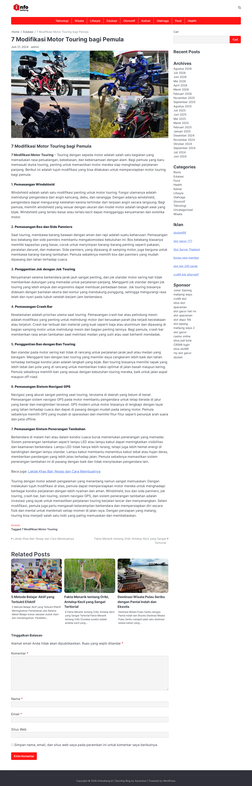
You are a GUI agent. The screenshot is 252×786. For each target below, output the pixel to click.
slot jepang (180, 323)
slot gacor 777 (182, 241)
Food (178, 20)
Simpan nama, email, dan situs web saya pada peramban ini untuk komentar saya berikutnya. (86, 745)
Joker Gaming (182, 290)
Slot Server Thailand (186, 249)
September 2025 (184, 102)
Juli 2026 (179, 72)
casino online (181, 336)
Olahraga (163, 20)
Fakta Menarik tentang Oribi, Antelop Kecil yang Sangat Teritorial (86, 602)
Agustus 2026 (182, 68)
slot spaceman (182, 315)
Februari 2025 (182, 127)
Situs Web (19, 729)
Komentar (19, 653)
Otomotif (129, 20)
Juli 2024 (179, 152)
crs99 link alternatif (186, 274)
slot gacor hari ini (184, 311)
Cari (176, 31)
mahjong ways (182, 294)
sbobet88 (179, 232)
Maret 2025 (181, 123)
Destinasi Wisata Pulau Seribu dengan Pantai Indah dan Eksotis (141, 602)
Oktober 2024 (182, 143)
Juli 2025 (179, 110)
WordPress (169, 780)
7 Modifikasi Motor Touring (39, 529)
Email (16, 714)
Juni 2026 (180, 77)
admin (35, 47)
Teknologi (62, 20)
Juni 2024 (180, 156)
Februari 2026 (182, 93)
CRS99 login (181, 344)
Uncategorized (183, 209)
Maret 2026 (181, 89)
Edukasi (112, 20)
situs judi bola (182, 340)
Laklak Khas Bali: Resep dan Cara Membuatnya (64, 471)
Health (192, 20)
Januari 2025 (182, 131)
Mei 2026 (179, 81)
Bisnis (177, 172)
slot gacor (180, 332)
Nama (17, 699)
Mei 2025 (179, 118)
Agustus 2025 (182, 106)
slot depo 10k (182, 319)
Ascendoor (141, 780)
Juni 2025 (180, 114)
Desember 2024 (183, 135)
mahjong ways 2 (184, 328)
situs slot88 (181, 349)
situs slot (179, 303)
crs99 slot (180, 298)
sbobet (178, 357)
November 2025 (184, 98)
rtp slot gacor (182, 353)
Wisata (79, 20)
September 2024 (184, 148)
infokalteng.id (105, 780)
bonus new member (186, 257)
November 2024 (184, 139)
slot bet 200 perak (185, 266)
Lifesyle (95, 20)
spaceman (180, 307)
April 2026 (180, 85)
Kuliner (146, 20)
